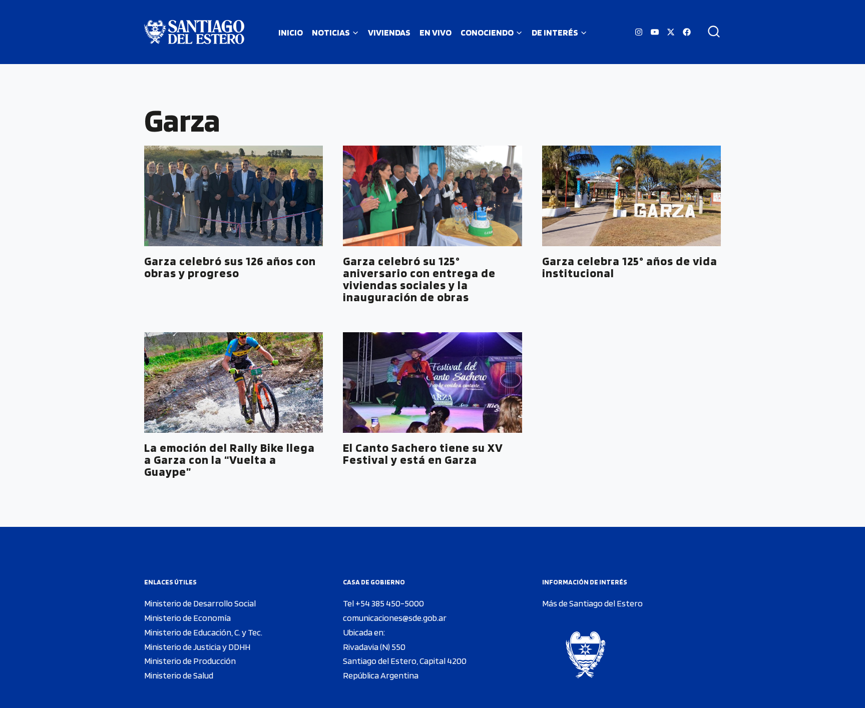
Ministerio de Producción (190, 660)
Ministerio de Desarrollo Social (200, 603)
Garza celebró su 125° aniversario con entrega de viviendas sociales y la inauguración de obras (419, 279)
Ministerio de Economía (187, 617)
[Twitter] (671, 32)
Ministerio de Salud (178, 675)
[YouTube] (655, 32)
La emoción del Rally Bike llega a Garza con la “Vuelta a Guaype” (229, 459)
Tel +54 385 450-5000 (383, 603)
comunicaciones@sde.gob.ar (395, 617)
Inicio (290, 32)
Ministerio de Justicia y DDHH (197, 646)
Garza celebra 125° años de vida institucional (629, 267)
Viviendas (389, 32)
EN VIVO (435, 32)
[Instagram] (639, 32)
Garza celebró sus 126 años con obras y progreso (230, 267)
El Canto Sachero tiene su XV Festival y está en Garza (423, 453)
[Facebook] (687, 32)
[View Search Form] (710, 32)
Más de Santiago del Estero (592, 603)
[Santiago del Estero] (194, 32)
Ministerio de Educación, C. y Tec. (203, 632)
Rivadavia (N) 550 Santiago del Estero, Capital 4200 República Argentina (405, 661)
